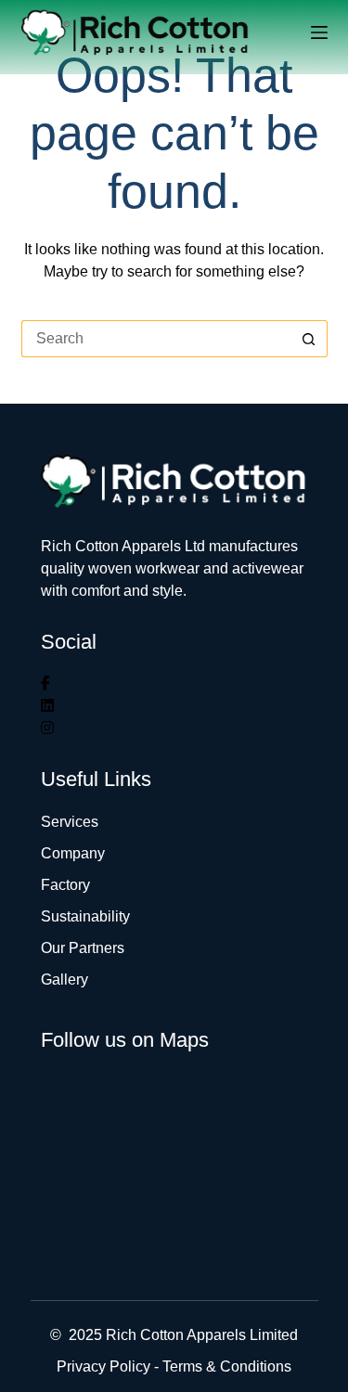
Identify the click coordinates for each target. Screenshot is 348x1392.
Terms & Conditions (226, 1366)
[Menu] (319, 32)
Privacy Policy (103, 1366)
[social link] (45, 683)
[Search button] (309, 338)
